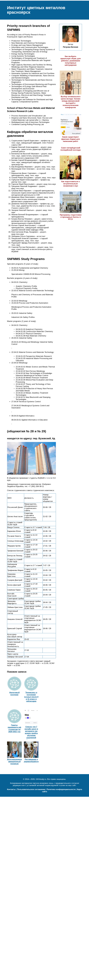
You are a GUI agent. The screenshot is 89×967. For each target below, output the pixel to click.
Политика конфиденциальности (61, 789)
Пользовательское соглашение (31, 789)
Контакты (11, 789)
